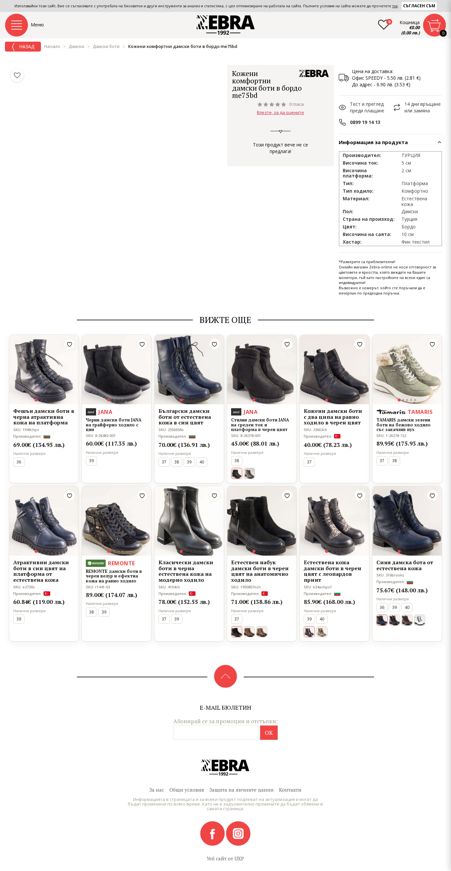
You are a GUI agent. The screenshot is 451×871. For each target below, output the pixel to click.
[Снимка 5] (52, 400)
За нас (156, 789)
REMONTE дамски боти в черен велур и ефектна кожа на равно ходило (114, 576)
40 (201, 462)
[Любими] (17, 75)
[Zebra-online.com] (225, 25)
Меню (37, 24)
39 (91, 460)
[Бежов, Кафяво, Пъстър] (322, 631)
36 (19, 462)
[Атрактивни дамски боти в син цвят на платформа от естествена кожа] (44, 521)
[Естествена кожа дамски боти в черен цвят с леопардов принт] (334, 521)
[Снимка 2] (40, 400)
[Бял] (419, 620)
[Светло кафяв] (261, 631)
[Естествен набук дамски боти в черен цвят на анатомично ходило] (261, 521)
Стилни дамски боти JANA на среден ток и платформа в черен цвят (260, 424)
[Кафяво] (249, 631)
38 (176, 462)
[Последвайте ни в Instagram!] (238, 833)
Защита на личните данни (241, 789)
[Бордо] (407, 620)
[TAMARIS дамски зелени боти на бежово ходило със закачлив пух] (407, 369)
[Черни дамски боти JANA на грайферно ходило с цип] (116, 369)
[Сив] (249, 473)
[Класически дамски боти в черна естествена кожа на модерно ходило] (189, 521)
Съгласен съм (419, 6)
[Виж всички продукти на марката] (314, 73)
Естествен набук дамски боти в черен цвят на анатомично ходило (260, 571)
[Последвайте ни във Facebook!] (213, 833)
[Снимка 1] (36, 400)
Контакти (290, 789)
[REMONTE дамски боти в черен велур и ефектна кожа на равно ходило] (116, 521)
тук (395, 5)
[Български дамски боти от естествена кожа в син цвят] (189, 369)
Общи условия (186, 789)
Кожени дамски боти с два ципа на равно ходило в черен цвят (333, 417)
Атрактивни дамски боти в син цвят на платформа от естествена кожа (41, 571)
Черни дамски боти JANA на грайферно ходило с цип (113, 424)
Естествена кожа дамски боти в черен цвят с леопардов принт (332, 571)
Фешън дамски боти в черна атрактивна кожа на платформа (43, 417)
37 (164, 462)
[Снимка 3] (44, 400)
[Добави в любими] (69, 344)
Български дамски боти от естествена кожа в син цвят (184, 417)
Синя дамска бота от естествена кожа (404, 565)
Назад (26, 46)
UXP (239, 858)
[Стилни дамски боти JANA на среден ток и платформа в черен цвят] (261, 369)
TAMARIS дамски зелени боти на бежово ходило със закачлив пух (403, 424)
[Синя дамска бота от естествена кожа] (407, 521)
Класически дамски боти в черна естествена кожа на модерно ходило (185, 571)
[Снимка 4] (48, 400)
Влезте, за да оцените (280, 112)
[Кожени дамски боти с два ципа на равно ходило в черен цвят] (334, 369)
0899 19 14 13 (365, 122)
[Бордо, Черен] (394, 620)
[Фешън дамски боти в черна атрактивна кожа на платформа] (44, 369)
